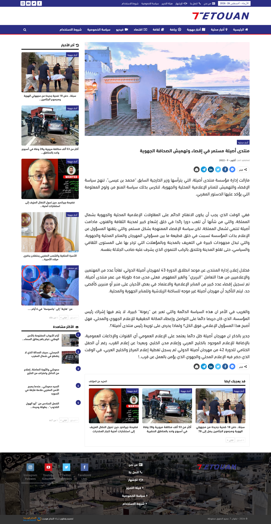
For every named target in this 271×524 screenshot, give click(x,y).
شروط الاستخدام (130, 3)
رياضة (173, 29)
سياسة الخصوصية (150, 3)
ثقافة (156, 29)
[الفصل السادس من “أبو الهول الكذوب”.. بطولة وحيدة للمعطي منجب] (70, 408)
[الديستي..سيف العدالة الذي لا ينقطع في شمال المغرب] (70, 357)
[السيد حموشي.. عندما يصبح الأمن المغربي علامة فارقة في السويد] (70, 391)
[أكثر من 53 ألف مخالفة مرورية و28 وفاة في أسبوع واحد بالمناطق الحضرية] (167, 405)
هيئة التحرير (167, 3)
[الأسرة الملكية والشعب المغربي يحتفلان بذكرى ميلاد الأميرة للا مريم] (50, 232)
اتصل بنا (194, 3)
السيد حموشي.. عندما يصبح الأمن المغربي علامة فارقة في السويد (42, 390)
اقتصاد (138, 29)
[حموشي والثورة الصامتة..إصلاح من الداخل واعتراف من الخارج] (70, 374)
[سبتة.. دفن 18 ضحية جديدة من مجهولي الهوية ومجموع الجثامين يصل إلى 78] (220, 405)
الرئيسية (238, 29)
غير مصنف (72, 268)
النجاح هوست (47, 518)
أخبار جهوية (194, 29)
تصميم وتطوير (66, 518)
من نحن (207, 3)
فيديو (120, 29)
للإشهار (179, 3)
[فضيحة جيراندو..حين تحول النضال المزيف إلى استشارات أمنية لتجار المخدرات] (114, 405)
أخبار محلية (217, 29)
